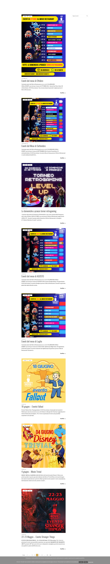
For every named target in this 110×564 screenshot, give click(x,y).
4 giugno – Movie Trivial (31, 471)
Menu (49, 8)
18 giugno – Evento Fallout (32, 406)
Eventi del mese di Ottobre (32, 81)
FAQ (86, 8)
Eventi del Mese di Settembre (33, 146)
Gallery (55, 8)
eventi (25, 16)
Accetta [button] (81, 562)
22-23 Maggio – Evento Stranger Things (38, 537)
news (30, 16)
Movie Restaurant (55, 3)
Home (25, 8)
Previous (23, 555)
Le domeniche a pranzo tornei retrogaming (38, 211)
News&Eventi (41, 8)
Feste (74, 8)
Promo (80, 8)
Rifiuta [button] (85, 562)
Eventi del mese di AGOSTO (32, 276)
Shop (69, 8)
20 (47, 555)
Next (50, 555)
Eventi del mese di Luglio (31, 341)
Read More (62, 92)
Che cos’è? (32, 8)
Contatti (62, 8)
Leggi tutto (90, 562)
